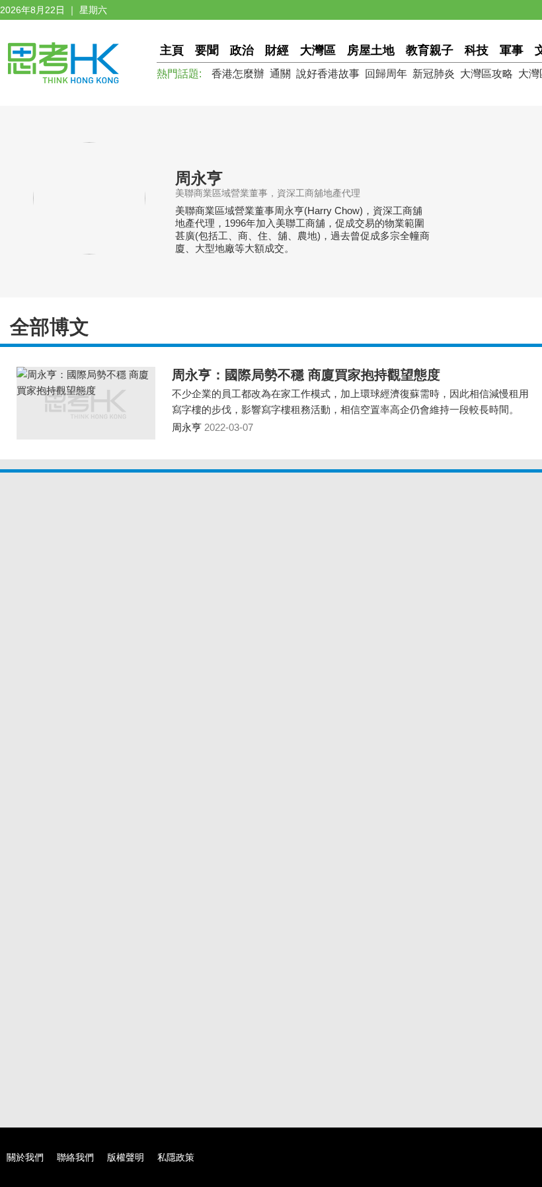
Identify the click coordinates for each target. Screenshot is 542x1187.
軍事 (511, 50)
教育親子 (429, 50)
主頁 (172, 50)
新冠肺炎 (433, 73)
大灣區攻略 (486, 73)
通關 (280, 73)
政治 (242, 50)
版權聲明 (125, 1157)
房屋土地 (371, 50)
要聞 (207, 50)
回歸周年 (386, 73)
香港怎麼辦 (238, 73)
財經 (277, 50)
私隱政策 (175, 1157)
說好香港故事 (328, 73)
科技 (476, 50)
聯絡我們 (75, 1157)
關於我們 (25, 1157)
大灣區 (318, 50)
